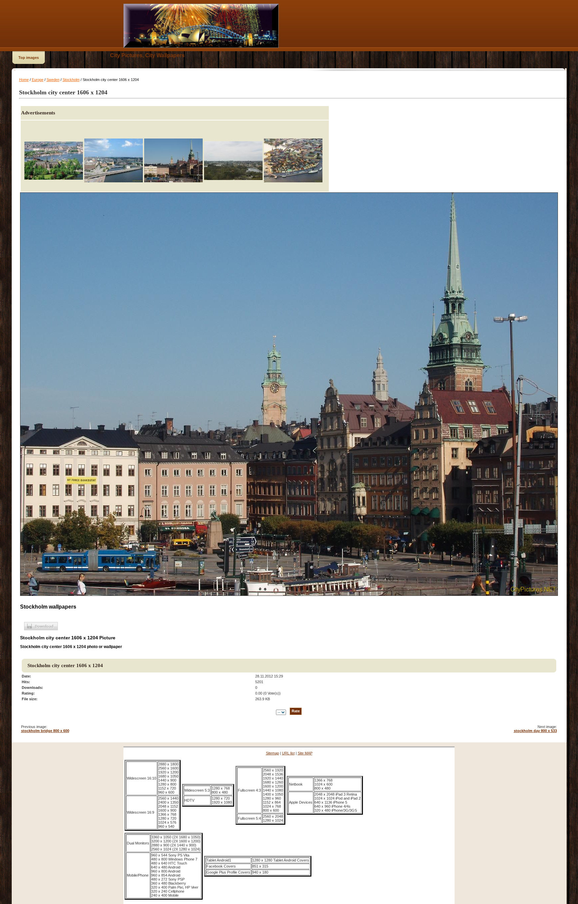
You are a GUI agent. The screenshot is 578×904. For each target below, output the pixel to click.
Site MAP (305, 753)
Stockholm (71, 80)
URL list (288, 753)
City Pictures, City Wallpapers (147, 55)
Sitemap (272, 753)
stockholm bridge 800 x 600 (45, 731)
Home (24, 80)
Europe (37, 80)
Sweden (53, 80)
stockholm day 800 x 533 (535, 731)
